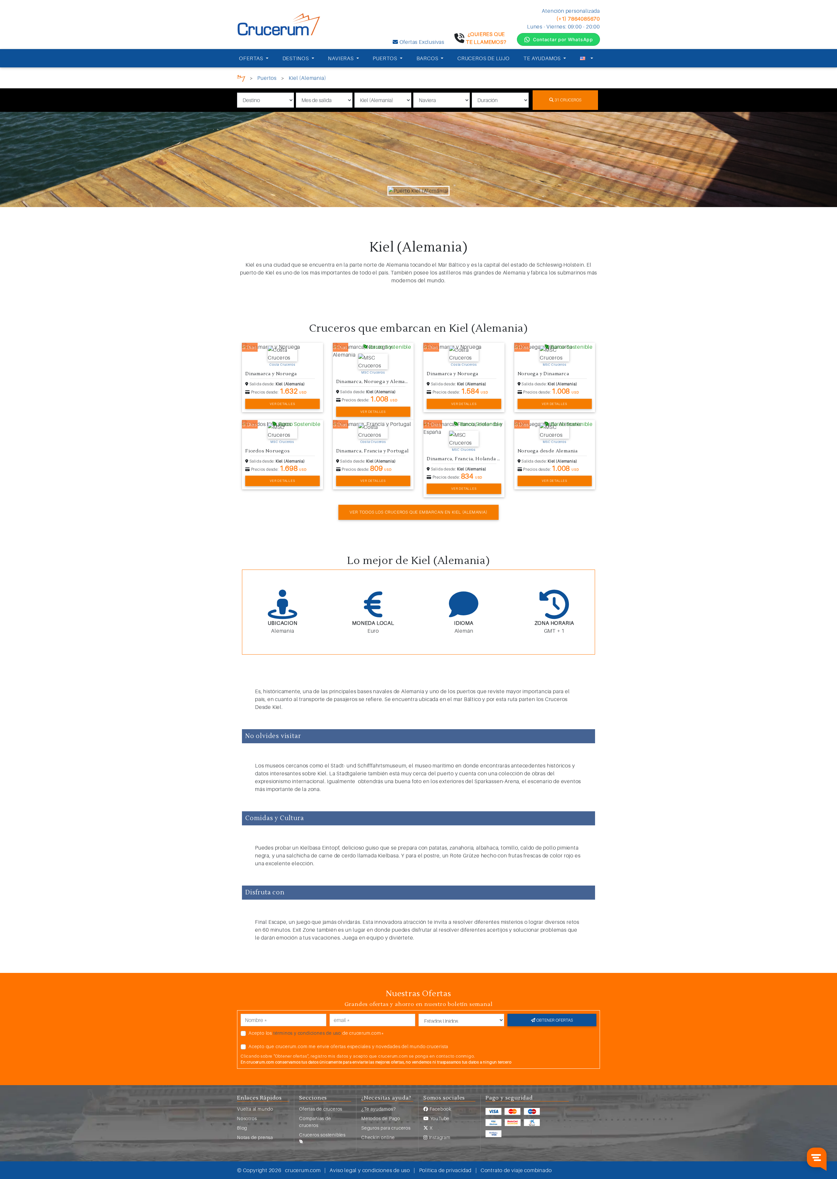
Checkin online (378, 1137)
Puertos (267, 78)
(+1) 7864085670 (578, 18)
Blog (242, 1128)
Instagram (439, 1137)
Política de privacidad (445, 1170)
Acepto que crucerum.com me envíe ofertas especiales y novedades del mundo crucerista (348, 1046)
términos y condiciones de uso (307, 1033)
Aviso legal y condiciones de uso (370, 1170)
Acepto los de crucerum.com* (316, 1033)
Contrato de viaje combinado (516, 1170)
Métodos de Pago (380, 1118)
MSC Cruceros (373, 372)
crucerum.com (303, 1170)
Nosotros (247, 1118)
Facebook (440, 1109)
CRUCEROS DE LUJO (483, 58)
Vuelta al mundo (255, 1109)
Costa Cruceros (282, 364)
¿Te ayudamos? (378, 1109)
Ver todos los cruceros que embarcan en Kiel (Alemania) (418, 512)
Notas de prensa (255, 1137)
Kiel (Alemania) (307, 78)
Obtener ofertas (554, 1020)
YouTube (439, 1118)
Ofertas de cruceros (320, 1109)
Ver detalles (282, 404)
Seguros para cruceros (386, 1128)
